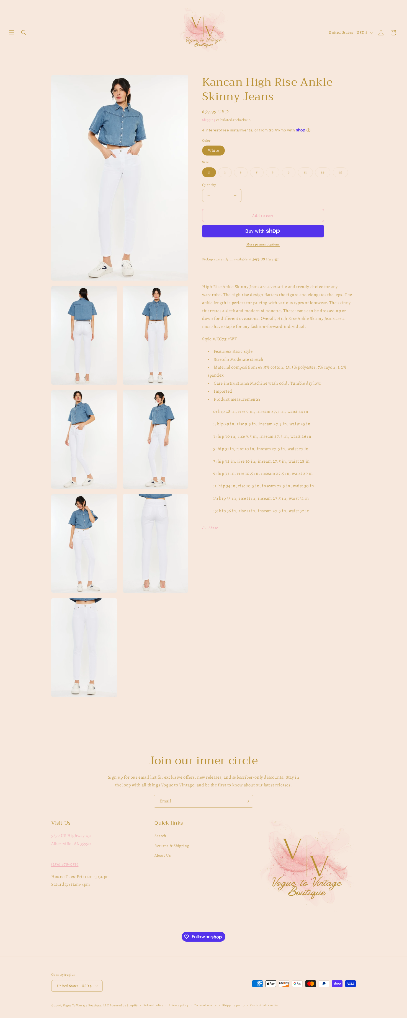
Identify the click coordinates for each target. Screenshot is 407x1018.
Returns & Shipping (171, 845)
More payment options (263, 244)
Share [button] (213, 527)
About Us (162, 855)
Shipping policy (233, 1005)
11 (308, 173)
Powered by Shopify (124, 1005)
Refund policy (153, 1005)
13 (325, 173)
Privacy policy (179, 1005)
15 (343, 173)
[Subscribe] (247, 801)
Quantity (209, 184)
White (213, 150)
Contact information (264, 1005)
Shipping (209, 120)
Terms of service (205, 1005)
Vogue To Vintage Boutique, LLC (86, 1005)
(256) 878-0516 (64, 864)
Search (160, 836)
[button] (12, 33)
